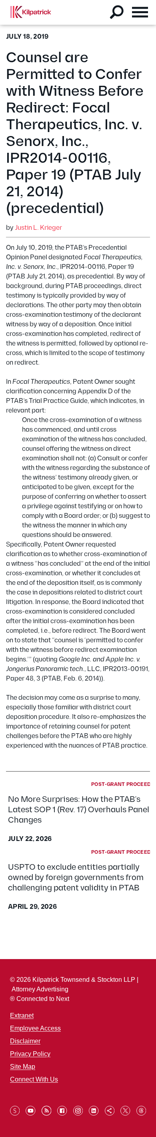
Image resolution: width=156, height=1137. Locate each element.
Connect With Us (34, 1079)
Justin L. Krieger (38, 228)
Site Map (22, 1066)
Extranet (22, 1015)
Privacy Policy (30, 1053)
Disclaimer (25, 1041)
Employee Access (35, 1028)
